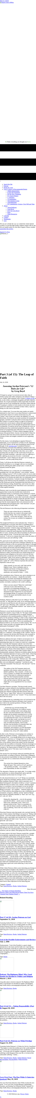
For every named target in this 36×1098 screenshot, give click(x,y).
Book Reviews (8, 886)
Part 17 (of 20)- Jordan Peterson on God (15, 917)
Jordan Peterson (22, 886)
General (8, 884)
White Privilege (22, 1059)
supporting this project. (6, 229)
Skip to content (4, 1)
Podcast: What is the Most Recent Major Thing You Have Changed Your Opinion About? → (17, 893)
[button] (0, 1097)
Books (15, 886)
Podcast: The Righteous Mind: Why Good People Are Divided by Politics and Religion (16, 975)
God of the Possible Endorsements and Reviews (18, 940)
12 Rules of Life (30, 398)
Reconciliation (13, 1059)
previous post (13, 446)
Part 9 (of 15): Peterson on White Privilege (16, 1041)
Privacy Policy (24, 1094)
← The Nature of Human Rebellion (10, 891)
